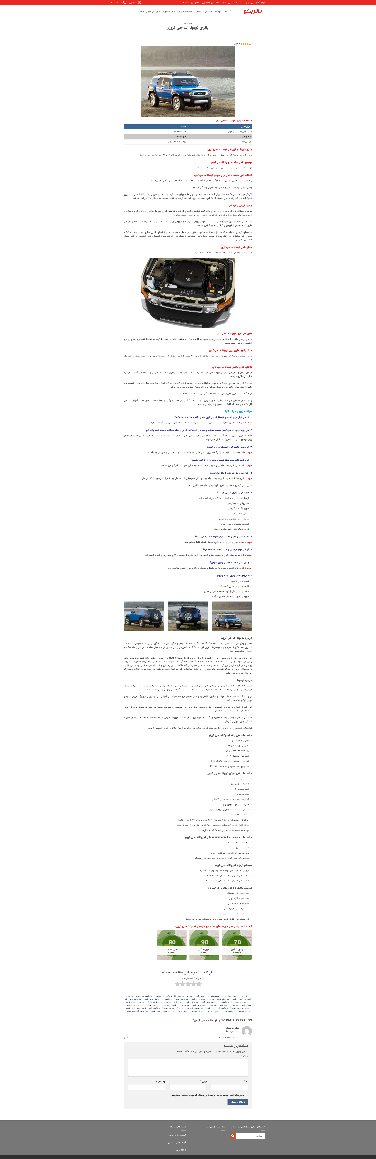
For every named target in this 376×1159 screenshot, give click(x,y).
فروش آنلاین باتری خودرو (255, 2)
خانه (225, 11)
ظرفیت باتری (169, 11)
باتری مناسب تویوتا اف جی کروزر (208, 1002)
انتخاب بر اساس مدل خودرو (190, 11)
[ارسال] (233, 1136)
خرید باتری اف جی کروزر (176, 1005)
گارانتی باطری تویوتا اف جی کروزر (139, 1008)
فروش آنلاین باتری (177, 1135)
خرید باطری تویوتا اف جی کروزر (233, 1008)
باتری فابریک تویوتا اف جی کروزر (151, 999)
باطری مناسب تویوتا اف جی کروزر (200, 1005)
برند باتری (209, 11)
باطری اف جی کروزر (187, 1002)
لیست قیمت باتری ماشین (232, 2)
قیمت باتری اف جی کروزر (210, 1008)
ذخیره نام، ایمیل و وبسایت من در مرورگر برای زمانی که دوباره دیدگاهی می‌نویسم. (207, 1095)
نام (246, 1081)
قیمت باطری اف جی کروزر (189, 1008)
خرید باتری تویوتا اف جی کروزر (153, 1005)
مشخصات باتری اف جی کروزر (239, 1011)
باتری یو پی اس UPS (191, 2)
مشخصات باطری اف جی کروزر (186, 1011)
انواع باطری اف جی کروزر (236, 999)
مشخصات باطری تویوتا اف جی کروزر (160, 1011)
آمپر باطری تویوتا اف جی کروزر (177, 996)
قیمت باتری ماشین (177, 1142)
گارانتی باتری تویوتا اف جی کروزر (165, 1008)
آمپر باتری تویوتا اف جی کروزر (201, 996)
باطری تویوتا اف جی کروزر (168, 1002)
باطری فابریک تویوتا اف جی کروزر (144, 1002)
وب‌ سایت (160, 1081)
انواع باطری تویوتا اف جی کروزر (213, 999)
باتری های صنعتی (153, 11)
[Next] (123, 618)
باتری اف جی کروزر (193, 999)
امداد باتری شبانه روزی (210, 2)
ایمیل (203, 1081)
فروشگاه (218, 11)
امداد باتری (180, 1150)
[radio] (199, 984)
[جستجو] (230, 11)
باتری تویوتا (188, 23)
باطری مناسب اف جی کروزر (224, 1005)
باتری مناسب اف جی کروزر (232, 1002)
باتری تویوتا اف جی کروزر (175, 999)
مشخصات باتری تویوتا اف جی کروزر (213, 1011)
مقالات (141, 11)
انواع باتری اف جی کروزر (154, 996)
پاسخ (125, 1037)
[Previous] (252, 618)
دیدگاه (244, 1056)
